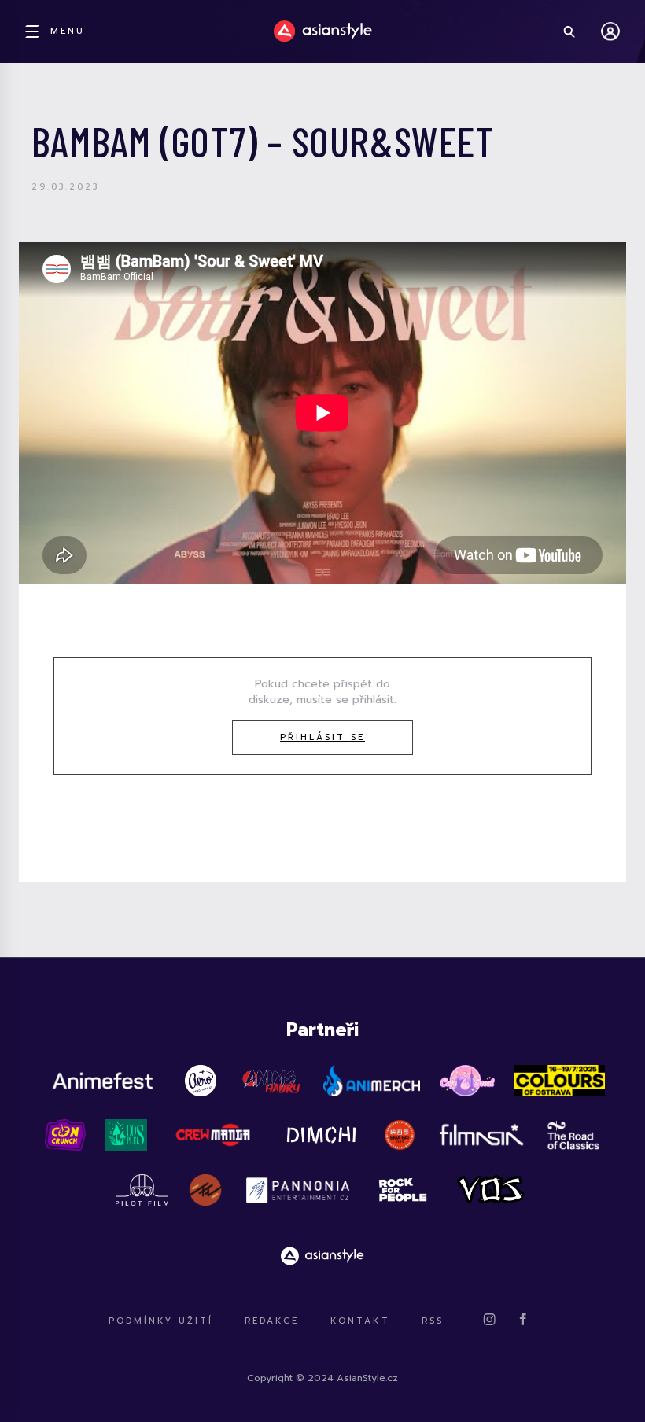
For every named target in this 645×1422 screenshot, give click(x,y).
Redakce (272, 1321)
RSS (433, 1321)
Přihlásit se (322, 737)
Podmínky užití (161, 1321)
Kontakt (360, 1321)
